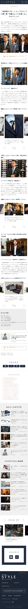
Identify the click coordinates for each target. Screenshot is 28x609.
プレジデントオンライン (7, 602)
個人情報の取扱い (17, 595)
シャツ (6, 388)
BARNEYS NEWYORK (9, 378)
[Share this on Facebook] (5, 366)
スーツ (14, 388)
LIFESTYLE (5, 586)
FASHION (5, 582)
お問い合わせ (15, 598)
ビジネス (6, 395)
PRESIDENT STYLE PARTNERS (13, 591)
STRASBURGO (8, 381)
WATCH (16, 582)
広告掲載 (10, 595)
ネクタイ (6, 391)
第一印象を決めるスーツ (10, 398)
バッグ (15, 391)
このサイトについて (6, 598)
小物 (14, 395)
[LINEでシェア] (16, 366)
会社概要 (4, 595)
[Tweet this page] (11, 366)
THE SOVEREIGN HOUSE (10, 385)
